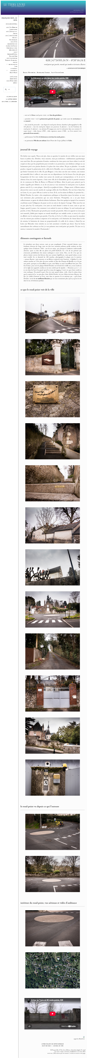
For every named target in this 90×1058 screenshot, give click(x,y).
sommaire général (11, 24)
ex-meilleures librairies (43, 279)
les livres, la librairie (9, 101)
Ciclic (70, 141)
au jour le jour (12, 96)
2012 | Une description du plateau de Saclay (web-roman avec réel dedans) (11, 46)
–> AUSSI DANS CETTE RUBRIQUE (75, 68)
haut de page (46, 1046)
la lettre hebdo (11, 99)
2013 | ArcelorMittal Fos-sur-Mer (12, 54)
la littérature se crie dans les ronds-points (52, 137)
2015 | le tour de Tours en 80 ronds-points (11, 60)
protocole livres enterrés (31, 133)
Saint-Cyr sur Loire (57, 72)
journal (28, 121)
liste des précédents (56, 115)
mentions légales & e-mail (78, 1050)
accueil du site (58, 1046)
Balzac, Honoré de (29, 72)
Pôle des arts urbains (40, 141)
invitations (76, 119)
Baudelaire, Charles (43, 72)
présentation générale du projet (50, 119)
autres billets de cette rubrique (52, 1044)
